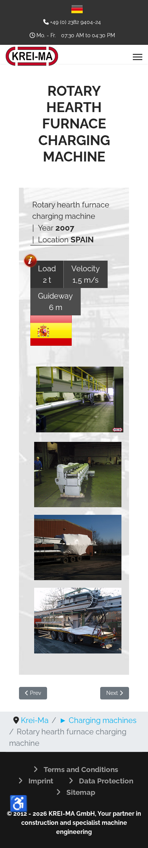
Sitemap (80, 792)
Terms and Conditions (81, 769)
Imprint (40, 781)
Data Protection (106, 781)
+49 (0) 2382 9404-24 (75, 22)
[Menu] (137, 57)
